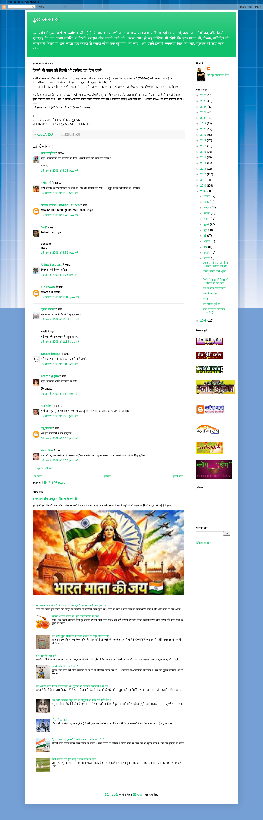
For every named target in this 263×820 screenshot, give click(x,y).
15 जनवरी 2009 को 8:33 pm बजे (59, 193)
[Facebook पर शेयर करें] (74, 134)
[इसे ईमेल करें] (63, 134)
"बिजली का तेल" (60, 720)
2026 (203, 96)
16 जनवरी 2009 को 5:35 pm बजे (59, 439)
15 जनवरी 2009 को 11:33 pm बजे (60, 342)
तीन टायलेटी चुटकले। (47, 656)
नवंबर (207, 202)
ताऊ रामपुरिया (48, 153)
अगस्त (207, 219)
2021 (203, 124)
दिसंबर (207, 196)
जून (206, 230)
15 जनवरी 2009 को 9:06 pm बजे (59, 275)
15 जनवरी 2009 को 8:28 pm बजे (59, 171)
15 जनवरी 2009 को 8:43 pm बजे (59, 216)
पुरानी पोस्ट (178, 477)
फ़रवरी (207, 253)
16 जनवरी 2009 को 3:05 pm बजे (59, 416)
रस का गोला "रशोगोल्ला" (214, 288)
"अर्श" (44, 228)
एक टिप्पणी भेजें (44, 469)
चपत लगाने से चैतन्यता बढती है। (214, 311)
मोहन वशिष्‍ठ (47, 451)
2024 (204, 107)
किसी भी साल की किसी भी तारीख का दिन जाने (215, 281)
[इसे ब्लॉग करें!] (67, 134)
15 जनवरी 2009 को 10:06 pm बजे (60, 297)
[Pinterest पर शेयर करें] (78, 134)
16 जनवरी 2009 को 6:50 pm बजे (59, 461)
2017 (203, 146)
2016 (203, 152)
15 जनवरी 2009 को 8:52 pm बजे (59, 253)
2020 (203, 130)
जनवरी (207, 258)
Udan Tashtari (51, 265)
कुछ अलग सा (46, 19)
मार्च (206, 247)
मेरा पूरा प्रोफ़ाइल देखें (218, 75)
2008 (203, 321)
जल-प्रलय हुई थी (211, 304)
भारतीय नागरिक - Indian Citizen (60, 205)
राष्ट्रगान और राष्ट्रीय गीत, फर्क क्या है (55, 499)
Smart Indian (50, 354)
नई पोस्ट (38, 477)
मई (205, 236)
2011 (203, 180)
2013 (203, 169)
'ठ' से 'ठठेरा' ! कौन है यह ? (65, 667)
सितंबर (207, 213)
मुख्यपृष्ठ (107, 477)
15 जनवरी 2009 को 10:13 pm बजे (60, 320)
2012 (203, 175)
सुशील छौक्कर (48, 309)
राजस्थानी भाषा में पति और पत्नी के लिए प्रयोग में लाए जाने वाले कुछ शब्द (71, 606)
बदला (205, 299)
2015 (203, 158)
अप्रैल (207, 241)
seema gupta (50, 376)
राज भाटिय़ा (46, 406)
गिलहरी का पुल (210, 294)
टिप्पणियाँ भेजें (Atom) (56, 483)
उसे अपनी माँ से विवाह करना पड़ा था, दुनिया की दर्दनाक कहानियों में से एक (72, 686)
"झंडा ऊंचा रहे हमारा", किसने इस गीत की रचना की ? (78, 740)
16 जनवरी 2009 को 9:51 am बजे (59, 394)
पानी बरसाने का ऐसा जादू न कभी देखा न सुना (74, 759)
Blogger (138, 795)
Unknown (48, 287)
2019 (203, 135)
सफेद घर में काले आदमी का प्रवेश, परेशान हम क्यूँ (216, 264)
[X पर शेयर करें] (70, 134)
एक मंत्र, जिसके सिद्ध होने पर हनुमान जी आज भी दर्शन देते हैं (81, 700)
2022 (203, 118)
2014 (203, 163)
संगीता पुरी (46, 183)
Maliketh (111, 795)
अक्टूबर (208, 208)
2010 (203, 186)
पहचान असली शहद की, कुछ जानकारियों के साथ (75, 616)
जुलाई (207, 225)
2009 (203, 191)
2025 (203, 101)
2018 (203, 141)
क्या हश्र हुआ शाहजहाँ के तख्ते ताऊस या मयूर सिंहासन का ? (81, 636)
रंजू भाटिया (46, 428)
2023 (203, 113)
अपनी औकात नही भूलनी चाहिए (214, 273)
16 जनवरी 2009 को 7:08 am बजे (59, 364)
